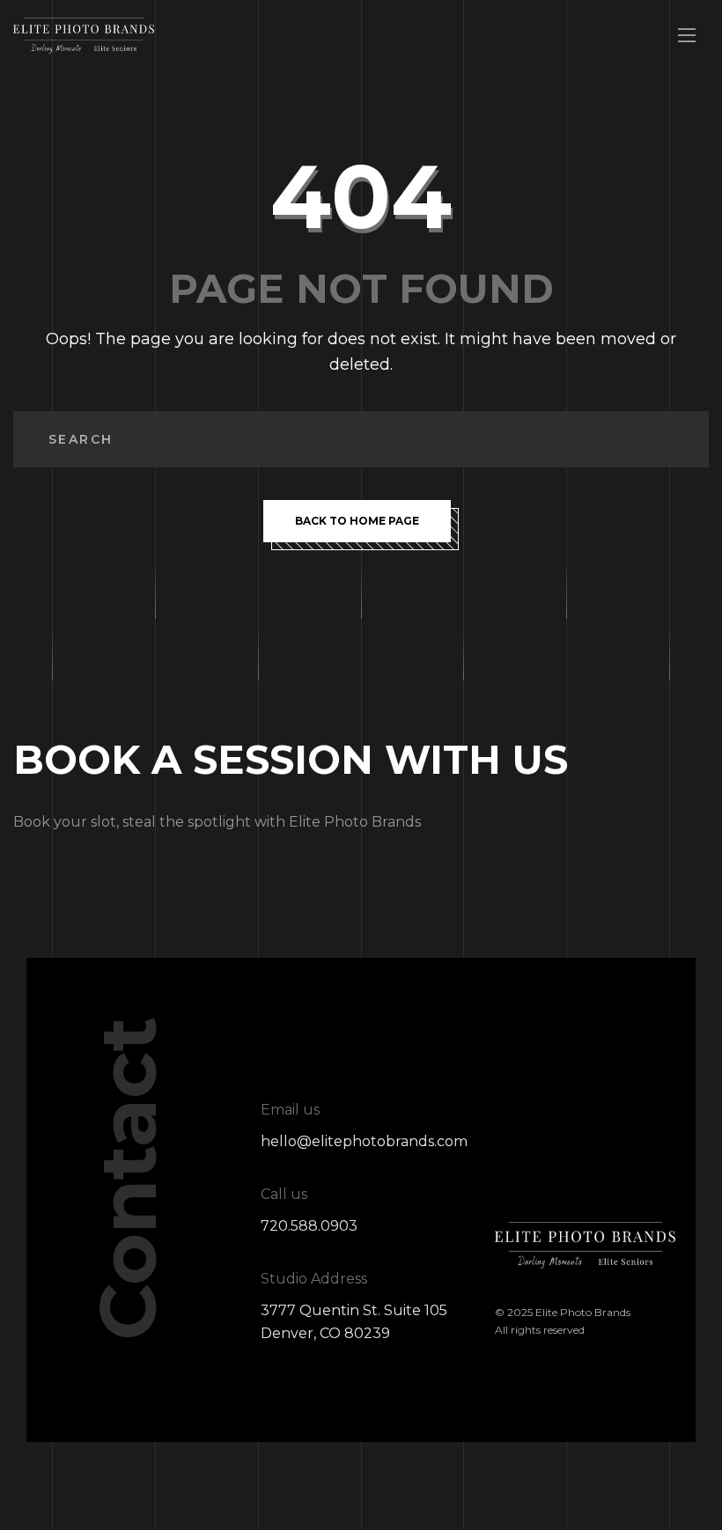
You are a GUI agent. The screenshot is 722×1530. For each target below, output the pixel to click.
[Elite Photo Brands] (83, 36)
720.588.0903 (309, 1225)
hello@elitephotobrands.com (364, 1141)
